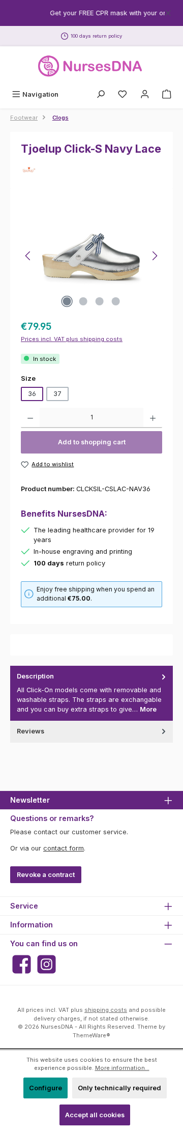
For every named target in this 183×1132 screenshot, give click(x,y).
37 (57, 394)
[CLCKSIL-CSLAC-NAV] (91, 256)
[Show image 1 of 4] (67, 301)
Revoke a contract (46, 875)
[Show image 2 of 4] (83, 301)
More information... (122, 1067)
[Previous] (28, 255)
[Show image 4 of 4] (116, 301)
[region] (91, 13)
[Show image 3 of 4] (100, 301)
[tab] (91, 693)
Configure (45, 1088)
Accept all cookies (95, 1115)
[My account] (145, 94)
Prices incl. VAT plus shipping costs (72, 339)
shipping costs (105, 1009)
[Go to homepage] (91, 66)
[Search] (100, 94)
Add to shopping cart (92, 442)
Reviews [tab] (30, 731)
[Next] (154, 255)
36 (32, 394)
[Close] (168, 11)
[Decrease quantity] (30, 418)
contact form (63, 848)
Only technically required (119, 1088)
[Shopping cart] (167, 94)
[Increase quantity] (152, 418)
